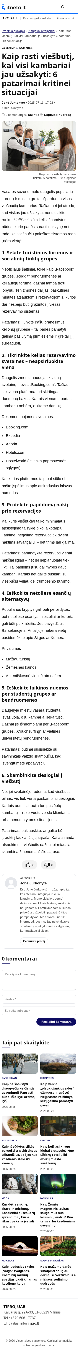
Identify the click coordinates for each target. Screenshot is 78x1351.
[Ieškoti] (63, 7)
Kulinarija (9, 1140)
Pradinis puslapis (13, 31)
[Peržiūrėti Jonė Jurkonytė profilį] (11, 883)
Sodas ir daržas (52, 1260)
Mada (5, 1198)
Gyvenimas (9, 47)
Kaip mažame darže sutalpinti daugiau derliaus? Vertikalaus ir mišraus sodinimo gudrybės (58, 1275)
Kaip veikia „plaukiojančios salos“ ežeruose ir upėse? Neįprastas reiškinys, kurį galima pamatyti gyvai (57, 1094)
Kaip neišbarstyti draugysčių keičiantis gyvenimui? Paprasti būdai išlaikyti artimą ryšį (18, 1092)
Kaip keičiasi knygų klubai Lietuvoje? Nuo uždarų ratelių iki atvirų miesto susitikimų (57, 1154)
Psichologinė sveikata (37, 18)
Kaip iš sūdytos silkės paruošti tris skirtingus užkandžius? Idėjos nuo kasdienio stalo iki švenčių (19, 1154)
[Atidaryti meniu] (72, 7)
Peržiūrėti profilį (34, 941)
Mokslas (46, 1198)
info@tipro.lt (29, 1323)
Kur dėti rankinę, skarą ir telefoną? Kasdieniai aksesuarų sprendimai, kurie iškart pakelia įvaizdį (18, 1212)
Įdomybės (25, 47)
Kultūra (46, 1140)
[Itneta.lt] (14, 7)
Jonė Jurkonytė (13, 102)
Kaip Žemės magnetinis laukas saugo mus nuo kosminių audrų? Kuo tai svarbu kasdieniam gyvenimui (57, 1214)
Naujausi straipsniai (41, 31)
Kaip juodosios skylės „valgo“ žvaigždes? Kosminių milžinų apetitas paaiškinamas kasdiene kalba (19, 1275)
